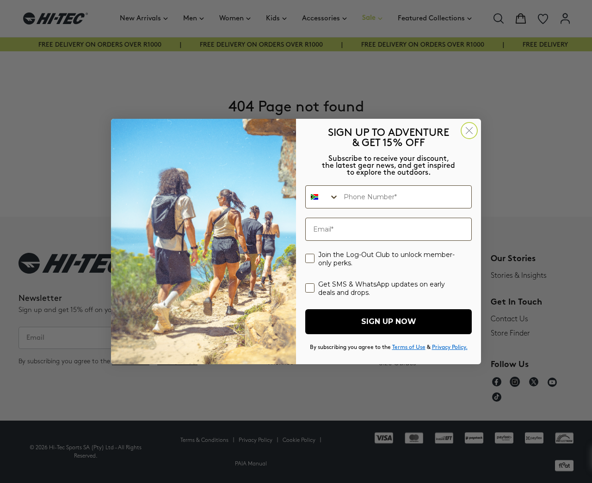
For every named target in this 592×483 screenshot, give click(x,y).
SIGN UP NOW (388, 321)
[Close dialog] (469, 130)
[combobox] (322, 197)
